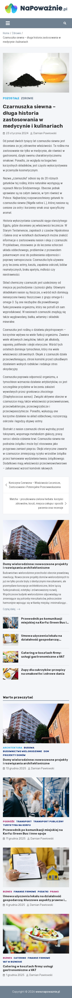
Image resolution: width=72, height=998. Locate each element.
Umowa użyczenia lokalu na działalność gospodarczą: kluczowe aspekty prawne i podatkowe (41, 641)
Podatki (43, 891)
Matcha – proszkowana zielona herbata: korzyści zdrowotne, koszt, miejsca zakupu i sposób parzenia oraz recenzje (36, 503)
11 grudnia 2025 (16, 838)
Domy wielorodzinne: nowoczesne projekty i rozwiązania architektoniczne (35, 566)
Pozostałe (11, 98)
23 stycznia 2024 (17, 133)
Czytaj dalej (9, 609)
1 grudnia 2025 (15, 975)
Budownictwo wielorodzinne (22, 751)
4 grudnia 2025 (15, 905)
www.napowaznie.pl (48, 991)
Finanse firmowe (25, 891)
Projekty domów (14, 755)
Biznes (7, 891)
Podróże (9, 821)
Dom (46, 751)
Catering (20, 958)
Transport (24, 821)
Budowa (29, 747)
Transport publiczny (48, 821)
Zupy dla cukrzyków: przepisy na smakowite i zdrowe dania (43, 671)
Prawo (54, 891)
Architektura (12, 747)
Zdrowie (27, 98)
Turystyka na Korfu (17, 825)
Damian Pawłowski (44, 133)
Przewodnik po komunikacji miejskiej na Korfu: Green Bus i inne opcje (44, 622)
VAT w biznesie (12, 961)
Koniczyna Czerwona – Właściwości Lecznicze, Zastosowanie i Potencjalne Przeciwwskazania (35, 485)
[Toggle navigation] (8, 23)
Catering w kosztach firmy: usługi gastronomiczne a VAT (43, 654)
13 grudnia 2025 (16, 768)
